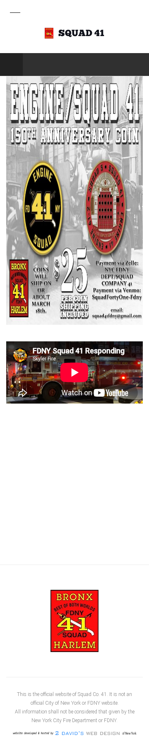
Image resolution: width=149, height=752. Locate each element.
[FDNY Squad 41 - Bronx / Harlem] (74, 33)
